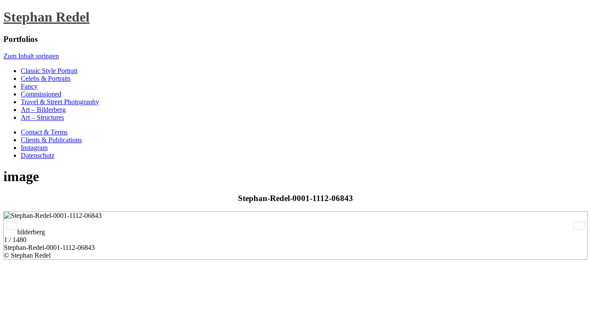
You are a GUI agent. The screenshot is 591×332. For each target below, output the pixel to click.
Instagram (34, 147)
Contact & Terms (44, 132)
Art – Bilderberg (43, 109)
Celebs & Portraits (46, 78)
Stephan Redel (46, 17)
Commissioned (41, 94)
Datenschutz (38, 155)
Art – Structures (42, 117)
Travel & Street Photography (60, 101)
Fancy (29, 86)
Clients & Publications (51, 140)
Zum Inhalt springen (31, 56)
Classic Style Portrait (49, 70)
